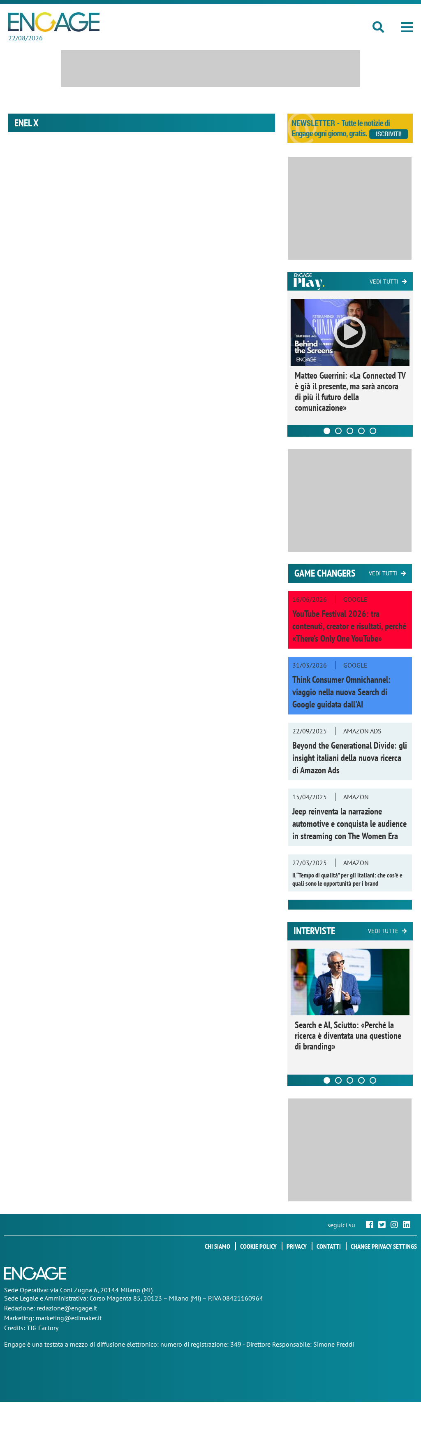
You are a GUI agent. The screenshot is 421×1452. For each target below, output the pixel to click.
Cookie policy (258, 1246)
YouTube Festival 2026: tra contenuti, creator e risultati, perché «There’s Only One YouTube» (349, 626)
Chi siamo (217, 1246)
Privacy (297, 1246)
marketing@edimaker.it (69, 1318)
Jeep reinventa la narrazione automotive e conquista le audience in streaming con (349, 823)
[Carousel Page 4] (361, 431)
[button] (407, 27)
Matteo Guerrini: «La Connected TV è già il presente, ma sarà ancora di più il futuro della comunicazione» (350, 391)
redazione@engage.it (67, 1308)
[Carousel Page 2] (338, 431)
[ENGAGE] (53, 22)
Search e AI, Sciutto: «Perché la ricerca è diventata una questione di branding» (348, 1035)
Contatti (329, 1246)
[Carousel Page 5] (373, 431)
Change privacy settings (384, 1246)
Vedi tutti (384, 281)
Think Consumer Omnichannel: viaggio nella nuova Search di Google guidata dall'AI (341, 692)
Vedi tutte (383, 931)
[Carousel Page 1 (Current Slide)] (327, 431)
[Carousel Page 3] (350, 431)
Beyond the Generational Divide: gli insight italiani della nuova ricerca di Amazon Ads (349, 758)
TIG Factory (42, 1328)
